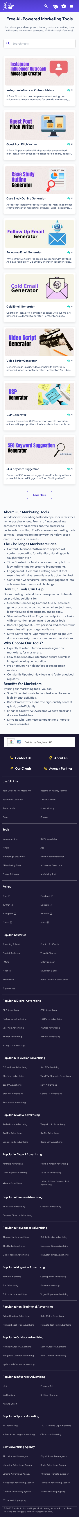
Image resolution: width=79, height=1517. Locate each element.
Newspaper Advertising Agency (18, 1482)
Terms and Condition (13, 799)
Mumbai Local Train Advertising (18, 1324)
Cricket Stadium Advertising (16, 1316)
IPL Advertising (10, 1425)
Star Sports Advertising (14, 1102)
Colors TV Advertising (51, 1093)
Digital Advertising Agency (53, 1456)
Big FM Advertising (49, 1133)
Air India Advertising (13, 1163)
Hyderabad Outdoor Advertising (19, 1364)
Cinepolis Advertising (50, 1206)
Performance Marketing (14, 1019)
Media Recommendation (52, 856)
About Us (61, 758)
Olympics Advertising (50, 1434)
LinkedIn (44, 904)
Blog (5, 896)
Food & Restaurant (12, 953)
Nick (5, 1386)
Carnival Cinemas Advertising (17, 1215)
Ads (42, 847)
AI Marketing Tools (12, 865)
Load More (39, 495)
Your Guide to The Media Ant (17, 790)
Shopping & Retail (12, 944)
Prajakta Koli (46, 1386)
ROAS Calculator (48, 838)
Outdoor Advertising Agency (17, 1491)
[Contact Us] (55, 6)
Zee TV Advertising (12, 1084)
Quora (6, 922)
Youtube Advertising (50, 1027)
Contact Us (23, 758)
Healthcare (8, 979)
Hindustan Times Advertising (54, 1254)
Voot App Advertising (13, 1027)
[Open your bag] (64, 6)
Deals (5, 817)
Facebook (45, 896)
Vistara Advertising (12, 1183)
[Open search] (46, 5)
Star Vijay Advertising (13, 1076)
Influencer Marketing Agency (54, 1473)
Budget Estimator (11, 874)
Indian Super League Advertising (19, 1434)
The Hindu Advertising (14, 1246)
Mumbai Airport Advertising (54, 1163)
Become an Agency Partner (53, 790)
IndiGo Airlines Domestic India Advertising (55, 1183)
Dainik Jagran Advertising (16, 1254)
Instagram (8, 913)
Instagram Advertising (14, 1045)
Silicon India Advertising (15, 1294)
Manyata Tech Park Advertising (55, 1324)
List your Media (47, 799)
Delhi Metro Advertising (52, 1316)
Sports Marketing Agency (52, 1491)
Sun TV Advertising (49, 1067)
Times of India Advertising (16, 1237)
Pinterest (44, 913)
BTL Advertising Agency (14, 1500)
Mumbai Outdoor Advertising (17, 1346)
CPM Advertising (48, 1010)
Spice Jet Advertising (50, 1172)
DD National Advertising (15, 1067)
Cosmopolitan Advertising (53, 1276)
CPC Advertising (11, 1010)
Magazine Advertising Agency (17, 1465)
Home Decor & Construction (54, 979)
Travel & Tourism (48, 953)
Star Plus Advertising (13, 1093)
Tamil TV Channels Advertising (55, 1076)
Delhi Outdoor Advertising (53, 1346)
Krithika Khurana (49, 1395)
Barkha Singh (9, 1395)
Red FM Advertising (12, 1133)
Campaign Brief (10, 838)
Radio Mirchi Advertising (15, 1124)
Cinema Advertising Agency (16, 1473)
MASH (6, 847)
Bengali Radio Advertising (15, 1141)
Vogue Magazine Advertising (54, 1294)
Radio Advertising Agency (53, 1465)
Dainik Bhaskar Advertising (53, 1237)
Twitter (6, 904)
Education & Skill (48, 970)
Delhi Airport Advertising (15, 1172)
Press (43, 922)
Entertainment (47, 961)
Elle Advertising (10, 1285)
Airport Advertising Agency (16, 1456)
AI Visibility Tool (48, 874)
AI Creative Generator (51, 865)
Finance (7, 970)
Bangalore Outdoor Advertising (18, 1355)
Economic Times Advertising (54, 1246)
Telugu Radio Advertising (52, 1124)
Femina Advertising (50, 1285)
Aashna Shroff (10, 1403)
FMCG (6, 961)
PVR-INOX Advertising (14, 1206)
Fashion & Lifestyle (49, 944)
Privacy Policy (47, 808)
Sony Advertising (48, 1084)
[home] (7, 6)
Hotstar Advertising (12, 1036)
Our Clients (23, 768)
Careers (44, 817)
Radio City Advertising (51, 1141)
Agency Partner (61, 768)
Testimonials (9, 808)
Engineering (9, 988)
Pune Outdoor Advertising (53, 1355)
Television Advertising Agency (55, 1482)
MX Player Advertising (51, 1019)
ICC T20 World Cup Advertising (55, 1425)
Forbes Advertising (12, 1276)
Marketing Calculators (14, 856)
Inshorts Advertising (50, 1036)
